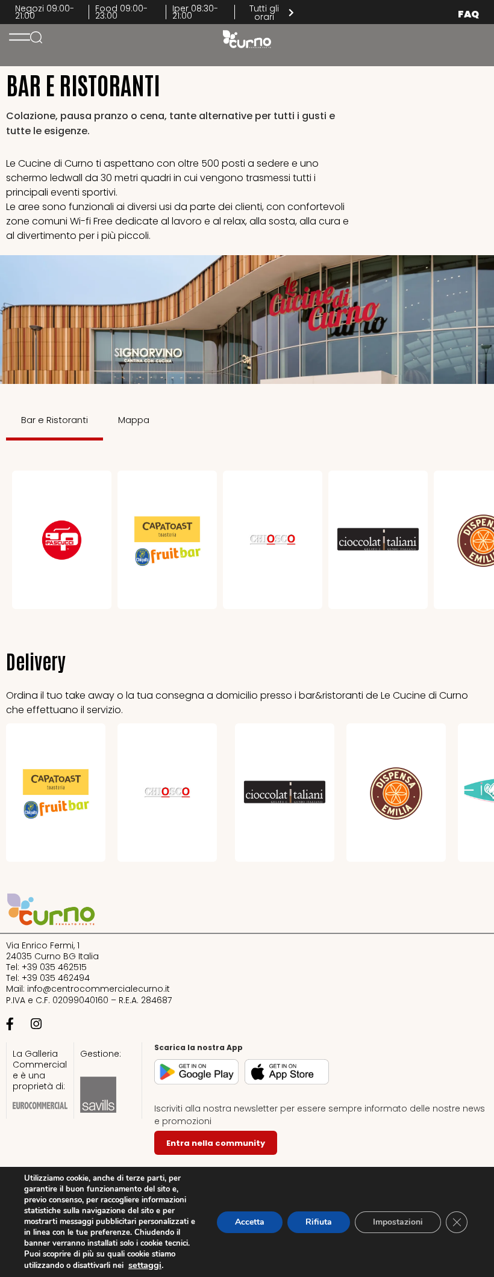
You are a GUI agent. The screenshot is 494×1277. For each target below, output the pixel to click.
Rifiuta (318, 1222)
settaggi (144, 1265)
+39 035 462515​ (54, 967)
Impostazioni (398, 1222)
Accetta (249, 1222)
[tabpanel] (247, 540)
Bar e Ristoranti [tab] (54, 419)
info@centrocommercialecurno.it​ (98, 989)
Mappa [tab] (133, 419)
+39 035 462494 (56, 978)
